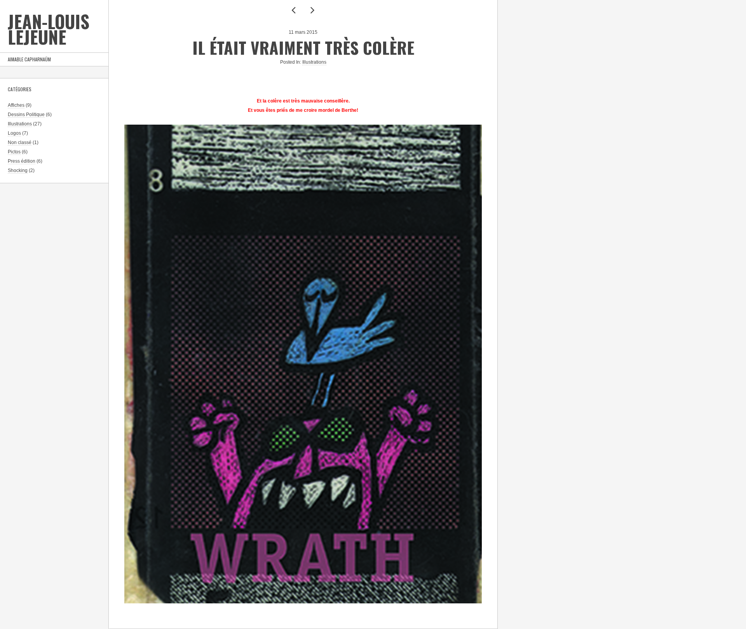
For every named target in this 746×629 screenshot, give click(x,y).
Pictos (14, 152)
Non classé (19, 142)
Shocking (18, 170)
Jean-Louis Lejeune (48, 29)
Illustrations (20, 124)
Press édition (21, 161)
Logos (14, 133)
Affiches (16, 105)
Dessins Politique (26, 114)
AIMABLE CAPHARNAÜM (29, 59)
